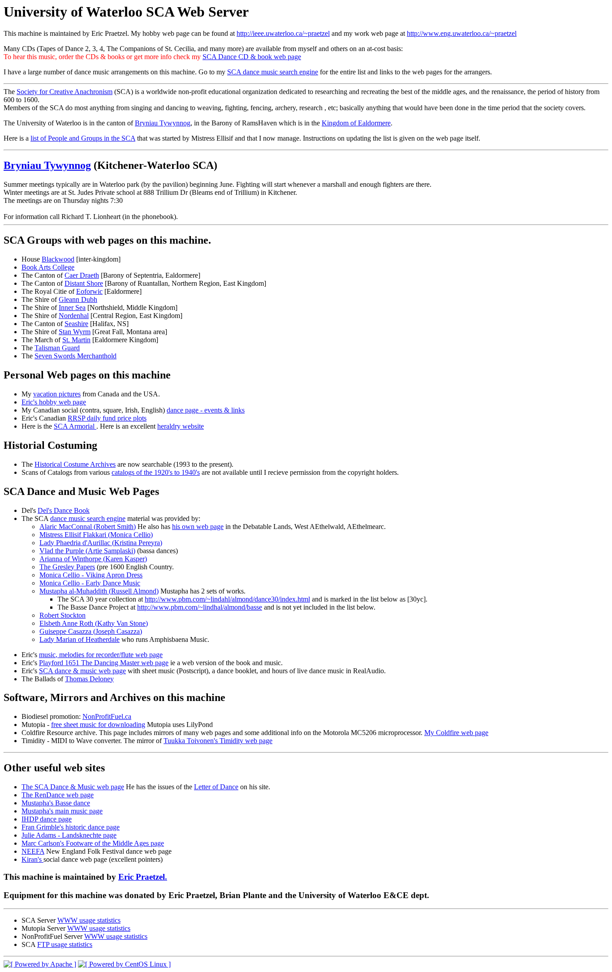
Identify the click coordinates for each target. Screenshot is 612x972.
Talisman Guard (57, 348)
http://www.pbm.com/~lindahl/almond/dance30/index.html (227, 599)
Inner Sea (72, 307)
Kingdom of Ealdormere (356, 123)
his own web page (198, 526)
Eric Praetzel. (142, 877)
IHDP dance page (47, 819)
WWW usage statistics (89, 920)
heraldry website (180, 426)
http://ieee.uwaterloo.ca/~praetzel (283, 33)
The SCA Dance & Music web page (73, 787)
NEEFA (33, 851)
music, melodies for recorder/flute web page (101, 654)
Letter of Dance (216, 787)
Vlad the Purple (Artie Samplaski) (87, 551)
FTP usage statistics (64, 944)
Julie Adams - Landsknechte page (69, 835)
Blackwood (58, 259)
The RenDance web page (58, 795)
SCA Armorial (75, 426)
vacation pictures (57, 394)
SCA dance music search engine (272, 72)
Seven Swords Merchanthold (75, 356)
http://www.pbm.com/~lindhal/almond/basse (199, 607)
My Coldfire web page (456, 732)
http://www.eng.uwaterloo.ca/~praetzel (462, 33)
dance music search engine (87, 518)
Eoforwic (89, 291)
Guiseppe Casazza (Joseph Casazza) (90, 631)
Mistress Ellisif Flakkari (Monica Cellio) (96, 534)
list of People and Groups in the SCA (82, 138)
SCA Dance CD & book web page (252, 56)
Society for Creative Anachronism (64, 91)
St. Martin (76, 340)
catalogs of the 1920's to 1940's (156, 472)
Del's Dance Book (64, 510)
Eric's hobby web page (54, 402)
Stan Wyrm (75, 331)
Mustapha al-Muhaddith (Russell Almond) (99, 591)
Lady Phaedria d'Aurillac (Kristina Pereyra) (100, 542)
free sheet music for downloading (98, 724)
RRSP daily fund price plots (107, 418)
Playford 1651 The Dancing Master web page (103, 663)
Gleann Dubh (78, 299)
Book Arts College (48, 267)
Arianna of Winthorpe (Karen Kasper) (93, 559)
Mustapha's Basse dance (56, 803)
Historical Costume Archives (75, 464)
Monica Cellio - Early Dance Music (89, 583)
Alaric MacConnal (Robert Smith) (87, 526)
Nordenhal (74, 315)
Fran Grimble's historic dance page (71, 827)
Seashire (76, 323)
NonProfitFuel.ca (106, 716)
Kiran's (32, 859)
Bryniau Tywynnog (162, 123)
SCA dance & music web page (82, 671)
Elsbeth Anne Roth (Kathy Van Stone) (93, 623)
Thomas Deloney (89, 679)
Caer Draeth (82, 275)
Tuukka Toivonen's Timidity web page (218, 740)
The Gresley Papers (67, 567)
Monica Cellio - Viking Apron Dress (90, 575)
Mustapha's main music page (62, 811)
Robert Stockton (62, 615)
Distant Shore (84, 283)
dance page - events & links (206, 410)
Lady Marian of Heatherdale (79, 639)
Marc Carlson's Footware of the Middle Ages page (93, 843)
